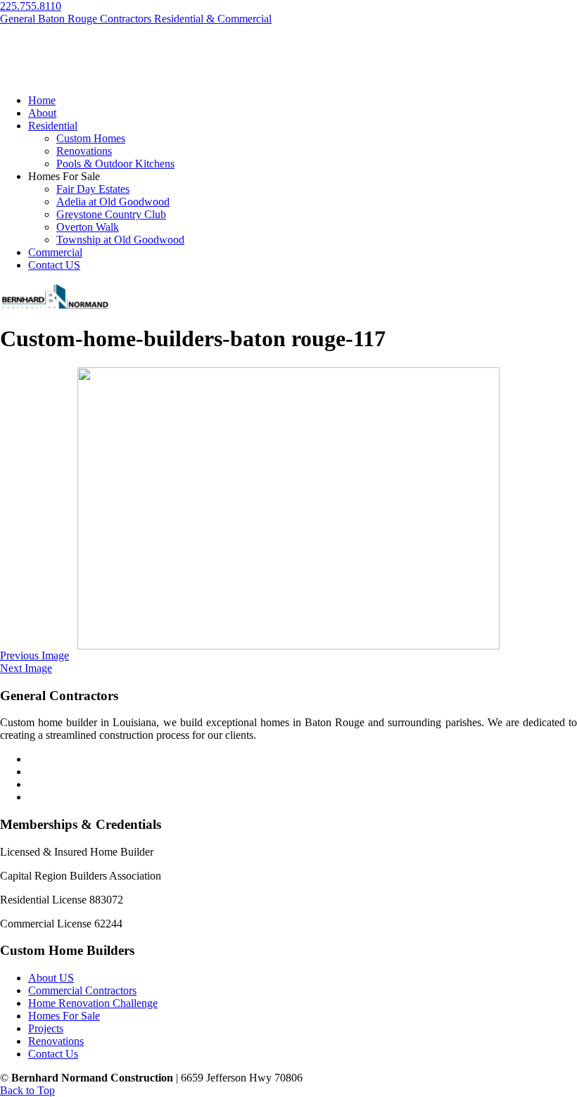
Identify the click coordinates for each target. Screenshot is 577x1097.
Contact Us (53, 1054)
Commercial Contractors (82, 990)
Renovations (56, 1041)
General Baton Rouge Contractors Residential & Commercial (136, 19)
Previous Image (34, 655)
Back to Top (27, 1090)
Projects (45, 1028)
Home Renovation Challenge (93, 1003)
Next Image (26, 668)
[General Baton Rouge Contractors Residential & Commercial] (54, 307)
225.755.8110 (30, 6)
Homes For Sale (64, 1016)
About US (51, 978)
